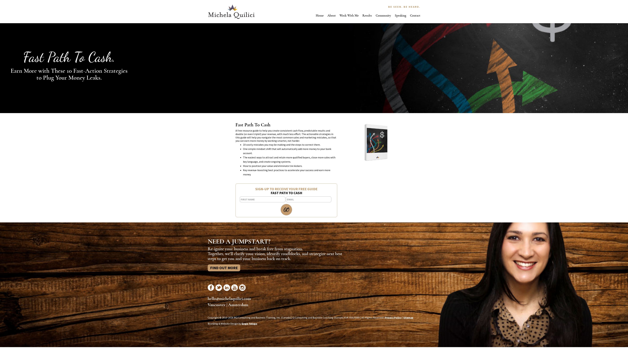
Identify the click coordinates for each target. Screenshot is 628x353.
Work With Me (349, 15)
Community (383, 15)
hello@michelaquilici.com (229, 298)
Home (320, 15)
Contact (415, 15)
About (331, 15)
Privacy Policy (393, 317)
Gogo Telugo (249, 323)
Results (367, 15)
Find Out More (224, 267)
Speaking (400, 15)
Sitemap (408, 317)
